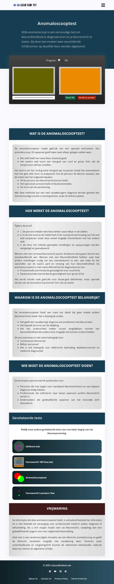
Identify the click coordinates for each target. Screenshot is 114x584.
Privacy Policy (61, 578)
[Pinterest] (65, 571)
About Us (33, 578)
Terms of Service (79, 578)
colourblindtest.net (61, 565)
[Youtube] (55, 571)
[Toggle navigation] (103, 5)
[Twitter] (60, 571)
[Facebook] (49, 571)
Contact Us (46, 578)
